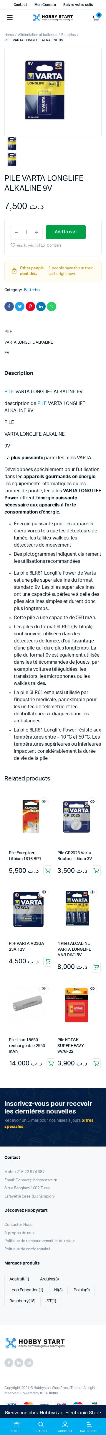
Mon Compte (45, 4)
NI (58, 1290)
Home (9, 35)
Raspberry (22, 1301)
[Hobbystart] (53, 18)
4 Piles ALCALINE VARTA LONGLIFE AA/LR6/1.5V (74, 949)
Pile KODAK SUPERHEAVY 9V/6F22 (70, 1046)
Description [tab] (18, 373)
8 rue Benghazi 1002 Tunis (27, 1188)
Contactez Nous (18, 1225)
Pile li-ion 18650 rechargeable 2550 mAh (27, 1046)
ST (51, 1301)
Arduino (49, 1279)
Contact (20, 4)
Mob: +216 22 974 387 (24, 1172)
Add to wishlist (28, 245)
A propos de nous (20, 1233)
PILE (9, 391)
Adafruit (19, 1279)
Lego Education (26, 1290)
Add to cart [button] (47, 870)
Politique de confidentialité (27, 1249)
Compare (54, 245)
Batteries (68, 35)
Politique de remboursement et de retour (39, 1241)
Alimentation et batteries (37, 35)
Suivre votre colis (77, 4)
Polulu (82, 1290)
